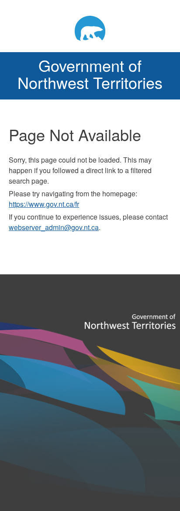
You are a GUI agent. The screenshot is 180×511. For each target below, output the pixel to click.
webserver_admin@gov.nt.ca (54, 227)
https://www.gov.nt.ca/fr (44, 204)
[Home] (90, 28)
